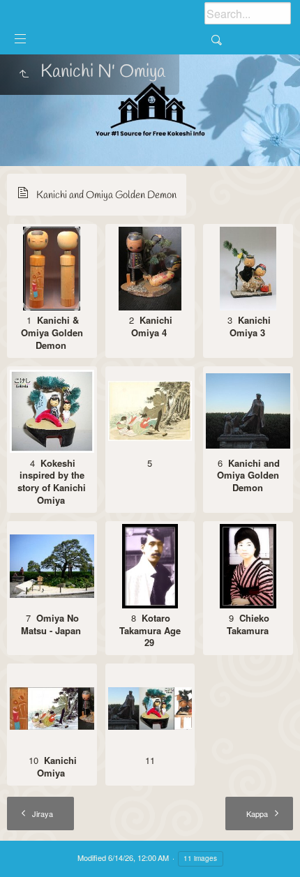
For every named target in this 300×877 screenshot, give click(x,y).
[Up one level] (23, 74)
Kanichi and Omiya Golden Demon (106, 195)
